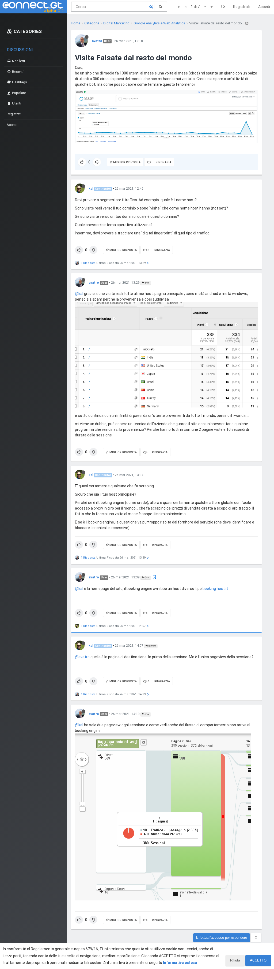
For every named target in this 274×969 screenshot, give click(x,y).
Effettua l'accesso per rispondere (221, 938)
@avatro (152, 646)
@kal (146, 283)
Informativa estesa (180, 962)
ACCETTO (258, 960)
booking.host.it (215, 588)
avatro (97, 41)
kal (91, 188)
